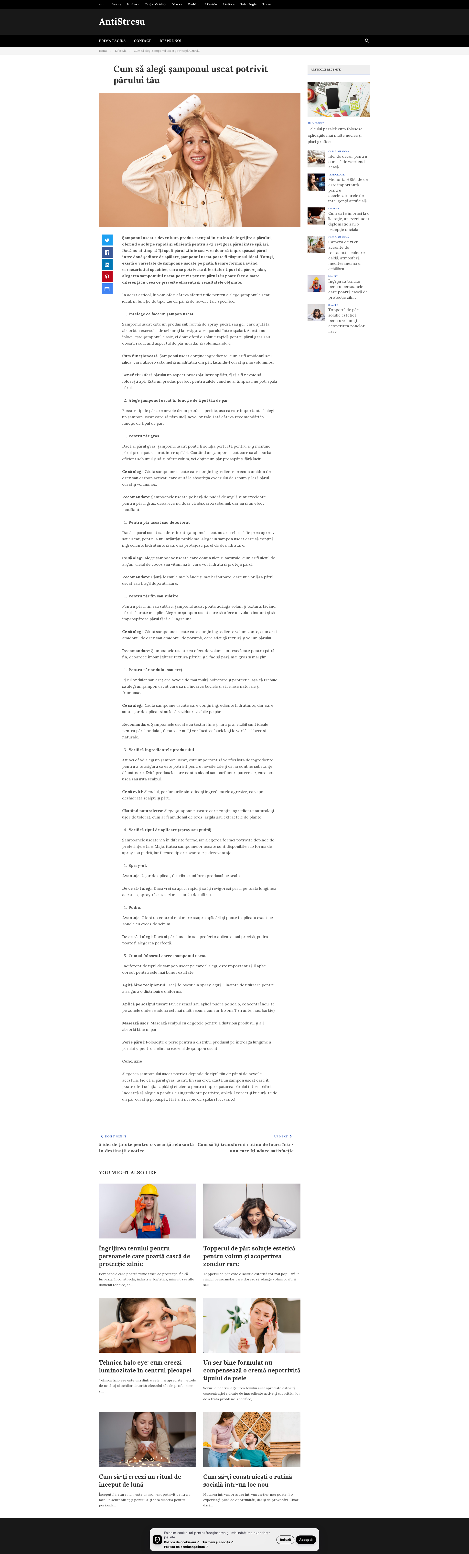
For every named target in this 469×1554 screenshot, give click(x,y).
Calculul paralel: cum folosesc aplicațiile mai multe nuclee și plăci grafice (335, 135)
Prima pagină (112, 41)
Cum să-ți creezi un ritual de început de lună (140, 1480)
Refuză (285, 1539)
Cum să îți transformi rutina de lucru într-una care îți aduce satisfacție (245, 1148)
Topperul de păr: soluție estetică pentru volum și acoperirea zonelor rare (249, 1256)
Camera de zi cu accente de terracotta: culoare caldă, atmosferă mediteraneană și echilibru (346, 255)
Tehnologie (248, 4)
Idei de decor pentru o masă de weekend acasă (347, 161)
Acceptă (306, 1539)
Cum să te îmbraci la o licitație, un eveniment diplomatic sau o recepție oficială (349, 221)
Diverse (176, 4)
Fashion (193, 4)
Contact (142, 41)
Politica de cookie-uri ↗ (182, 1542)
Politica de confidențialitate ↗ (186, 1546)
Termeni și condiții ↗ (218, 1542)
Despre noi (170, 41)
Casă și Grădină (155, 4)
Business (133, 4)
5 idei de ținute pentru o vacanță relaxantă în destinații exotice (146, 1148)
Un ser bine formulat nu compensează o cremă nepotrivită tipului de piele (251, 1370)
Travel (266, 4)
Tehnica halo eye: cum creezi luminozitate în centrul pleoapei (145, 1366)
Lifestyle (211, 4)
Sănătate (228, 4)
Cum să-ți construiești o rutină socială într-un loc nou (247, 1480)
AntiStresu (122, 21)
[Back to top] (455, 1540)
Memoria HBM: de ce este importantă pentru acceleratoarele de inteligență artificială (348, 190)
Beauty (116, 4)
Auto (102, 4)
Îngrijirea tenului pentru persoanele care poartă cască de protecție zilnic (144, 1256)
